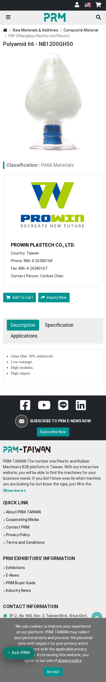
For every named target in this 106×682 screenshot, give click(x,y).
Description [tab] (23, 325)
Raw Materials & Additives (35, 30)
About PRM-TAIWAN (23, 512)
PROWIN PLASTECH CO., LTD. (43, 245)
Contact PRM (17, 527)
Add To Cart (22, 297)
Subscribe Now (53, 432)
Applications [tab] (24, 336)
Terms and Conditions (25, 542)
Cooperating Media (22, 519)
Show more (13, 490)
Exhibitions (15, 567)
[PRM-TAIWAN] (55, 17)
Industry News (18, 590)
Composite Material (81, 30)
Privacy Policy (18, 535)
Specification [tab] (59, 325)
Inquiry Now (57, 297)
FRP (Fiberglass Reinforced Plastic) (39, 36)
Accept (53, 672)
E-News (12, 575)
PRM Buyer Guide (21, 583)
